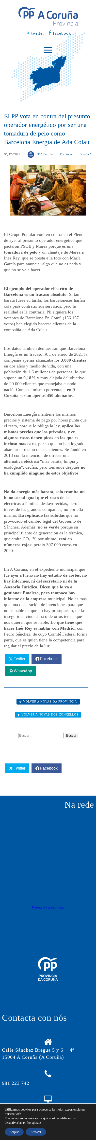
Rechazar (36, 1132)
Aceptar (14, 1132)
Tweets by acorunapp (48, 907)
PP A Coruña (44, 154)
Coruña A (66, 154)
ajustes (36, 1123)
